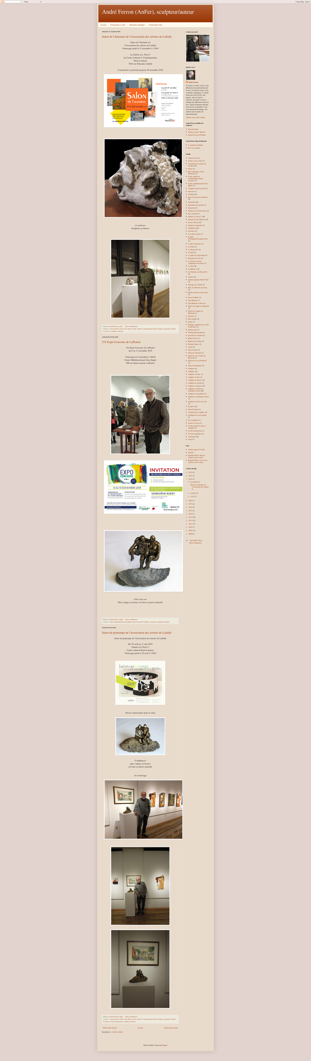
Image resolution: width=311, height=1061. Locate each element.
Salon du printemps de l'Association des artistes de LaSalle (137, 632)
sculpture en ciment (194, 383)
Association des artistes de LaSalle (120, 329)
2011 (190, 524)
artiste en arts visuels (195, 161)
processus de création (195, 335)
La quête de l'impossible (196, 255)
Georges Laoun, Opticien (196, 132)
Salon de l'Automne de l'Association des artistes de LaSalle (137, 36)
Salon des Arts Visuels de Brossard (197, 357)
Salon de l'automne (194, 353)
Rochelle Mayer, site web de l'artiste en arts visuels (197, 461)
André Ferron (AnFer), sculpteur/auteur (148, 11)
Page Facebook (193, 129)
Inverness (191, 231)
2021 (190, 475)
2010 (190, 527)
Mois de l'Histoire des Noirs (197, 287)
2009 (190, 530)
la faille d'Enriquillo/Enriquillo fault (197, 238)
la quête (190, 252)
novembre (194, 482)
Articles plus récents (110, 1028)
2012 (190, 520)
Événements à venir (117, 24)
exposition (167, 329)
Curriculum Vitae (155, 24)
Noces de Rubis (193, 297)
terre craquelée (193, 420)
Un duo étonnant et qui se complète (197, 427)
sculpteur (191, 368)
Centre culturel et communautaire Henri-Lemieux (147, 329)
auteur (190, 169)
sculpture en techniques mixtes (198, 396)
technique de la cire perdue (197, 415)
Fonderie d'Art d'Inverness (197, 211)
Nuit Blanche (192, 300)
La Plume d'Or (193, 249)
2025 (190, 472)
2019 (190, 479)
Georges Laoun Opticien (196, 219)
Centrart (191, 452)
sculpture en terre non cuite (197, 401)
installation (192, 228)
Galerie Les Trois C (195, 216)
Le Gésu (191, 266)
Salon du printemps (117, 1021)
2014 (190, 514)
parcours (191, 316)
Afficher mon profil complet (195, 117)
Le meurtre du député (195, 145)
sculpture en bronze (163, 622)
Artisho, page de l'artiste (196, 449)
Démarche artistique (137, 24)
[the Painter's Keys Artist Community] (195, 543)
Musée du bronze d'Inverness (198, 292)
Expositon (191, 208)
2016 (190, 507)
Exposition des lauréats (196, 205)
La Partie (191, 247)
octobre (193, 493)
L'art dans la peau (194, 234)
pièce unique (192, 319)
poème (190, 322)
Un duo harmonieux (195, 431)
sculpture (191, 371)
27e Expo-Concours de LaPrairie (121, 342)
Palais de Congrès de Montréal (198, 306)
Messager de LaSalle (195, 284)
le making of (192, 269)
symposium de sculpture (196, 412)
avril (192, 496)
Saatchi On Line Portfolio (197, 135)
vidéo (190, 439)
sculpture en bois (194, 377)
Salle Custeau (192, 350)
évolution (191, 194)
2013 (190, 517)
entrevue (191, 191)
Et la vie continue (194, 148)
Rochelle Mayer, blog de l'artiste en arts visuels (196, 456)
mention (191, 277)
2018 (190, 500)
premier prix (192, 329)
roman (190, 347)
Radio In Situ (192, 338)
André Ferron (193, 82)
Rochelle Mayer (193, 344)
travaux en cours (193, 423)
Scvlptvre (191, 406)
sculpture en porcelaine (196, 393)
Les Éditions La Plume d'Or (197, 272)
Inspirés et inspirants (195, 225)
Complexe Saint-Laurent (196, 188)
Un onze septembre (194, 434)
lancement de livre (194, 258)
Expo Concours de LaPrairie (141, 622)
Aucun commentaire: (131, 326)
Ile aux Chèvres (193, 222)
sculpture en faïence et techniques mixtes (195, 389)
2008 (190, 534)
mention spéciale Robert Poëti (198, 279)
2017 (190, 504)
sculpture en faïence (117, 331)
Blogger (164, 1045)
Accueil (103, 24)
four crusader (192, 213)
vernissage (191, 436)
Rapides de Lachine (194, 341)
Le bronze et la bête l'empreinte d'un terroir (196, 262)
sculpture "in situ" (194, 374)
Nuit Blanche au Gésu (195, 303)
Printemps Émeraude (195, 332)
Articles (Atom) (117, 1032)
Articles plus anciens (171, 1028)
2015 (190, 510)
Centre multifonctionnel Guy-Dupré (120, 622)
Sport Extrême (193, 409)
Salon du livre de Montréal (197, 360)
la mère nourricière (194, 244)
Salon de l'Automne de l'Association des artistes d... (199, 487)
